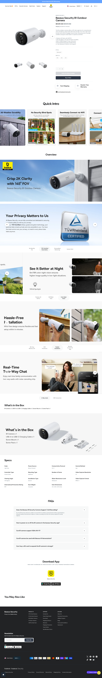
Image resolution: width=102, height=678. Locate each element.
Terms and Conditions (63, 622)
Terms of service (40, 672)
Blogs (59, 620)
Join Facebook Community (64, 92)
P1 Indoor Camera (32, 620)
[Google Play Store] (46, 585)
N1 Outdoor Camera (33, 618)
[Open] (3, 674)
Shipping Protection (47, 625)
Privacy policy (31, 672)
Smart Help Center (47, 616)
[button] (86, 6)
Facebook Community (63, 616)
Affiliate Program (61, 618)
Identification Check (47, 629)
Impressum (60, 625)
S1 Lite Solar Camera (33, 616)
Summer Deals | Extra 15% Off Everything (51, 1)
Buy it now (68, 77)
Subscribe (29, 640)
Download (45, 618)
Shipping (57, 26)
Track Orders (46, 627)
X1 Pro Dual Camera (33, 614)
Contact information (66, 672)
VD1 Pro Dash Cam (33, 622)
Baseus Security (9, 672)
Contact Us (45, 614)
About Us (60, 614)
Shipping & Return (47, 620)
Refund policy (49, 672)
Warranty (45, 622)
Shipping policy (57, 672)
